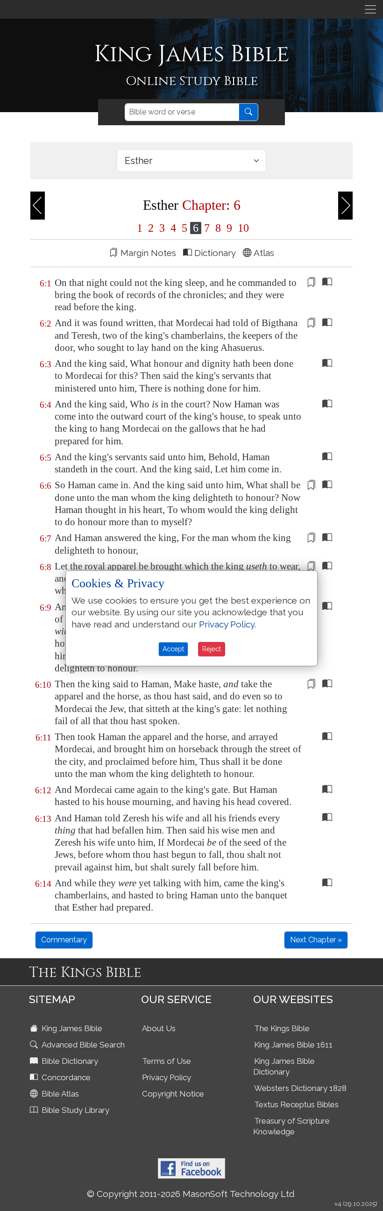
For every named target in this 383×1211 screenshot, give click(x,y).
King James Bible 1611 (293, 1044)
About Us (159, 1028)
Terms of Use (166, 1061)
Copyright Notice (173, 1093)
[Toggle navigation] (370, 9)
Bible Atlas (59, 1093)
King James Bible (71, 1028)
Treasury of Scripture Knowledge (291, 1126)
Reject (211, 649)
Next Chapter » (316, 939)
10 (242, 228)
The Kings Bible (282, 1028)
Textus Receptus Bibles (296, 1104)
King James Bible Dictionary (284, 1066)
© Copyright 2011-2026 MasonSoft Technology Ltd (191, 1194)
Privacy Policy (166, 1077)
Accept (173, 649)
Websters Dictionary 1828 (300, 1088)
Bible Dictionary (69, 1061)
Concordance (65, 1077)
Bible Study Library (74, 1110)
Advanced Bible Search (82, 1044)
